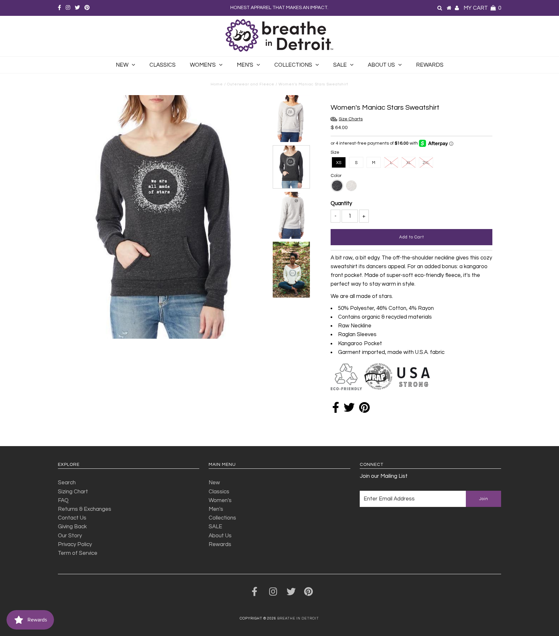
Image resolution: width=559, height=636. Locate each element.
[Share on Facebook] (335, 410)
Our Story (70, 536)
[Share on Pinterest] (364, 410)
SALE (340, 65)
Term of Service (77, 553)
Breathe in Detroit (298, 618)
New (122, 65)
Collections (293, 65)
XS (338, 162)
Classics (162, 65)
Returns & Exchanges (84, 509)
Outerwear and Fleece (250, 84)
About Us (381, 65)
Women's (203, 65)
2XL (426, 162)
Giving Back (72, 527)
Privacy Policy (75, 544)
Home (217, 84)
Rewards (430, 65)
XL (408, 162)
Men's (245, 65)
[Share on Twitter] (349, 410)
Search (67, 483)
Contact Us (72, 518)
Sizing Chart (73, 492)
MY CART (482, 8)
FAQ (63, 500)
